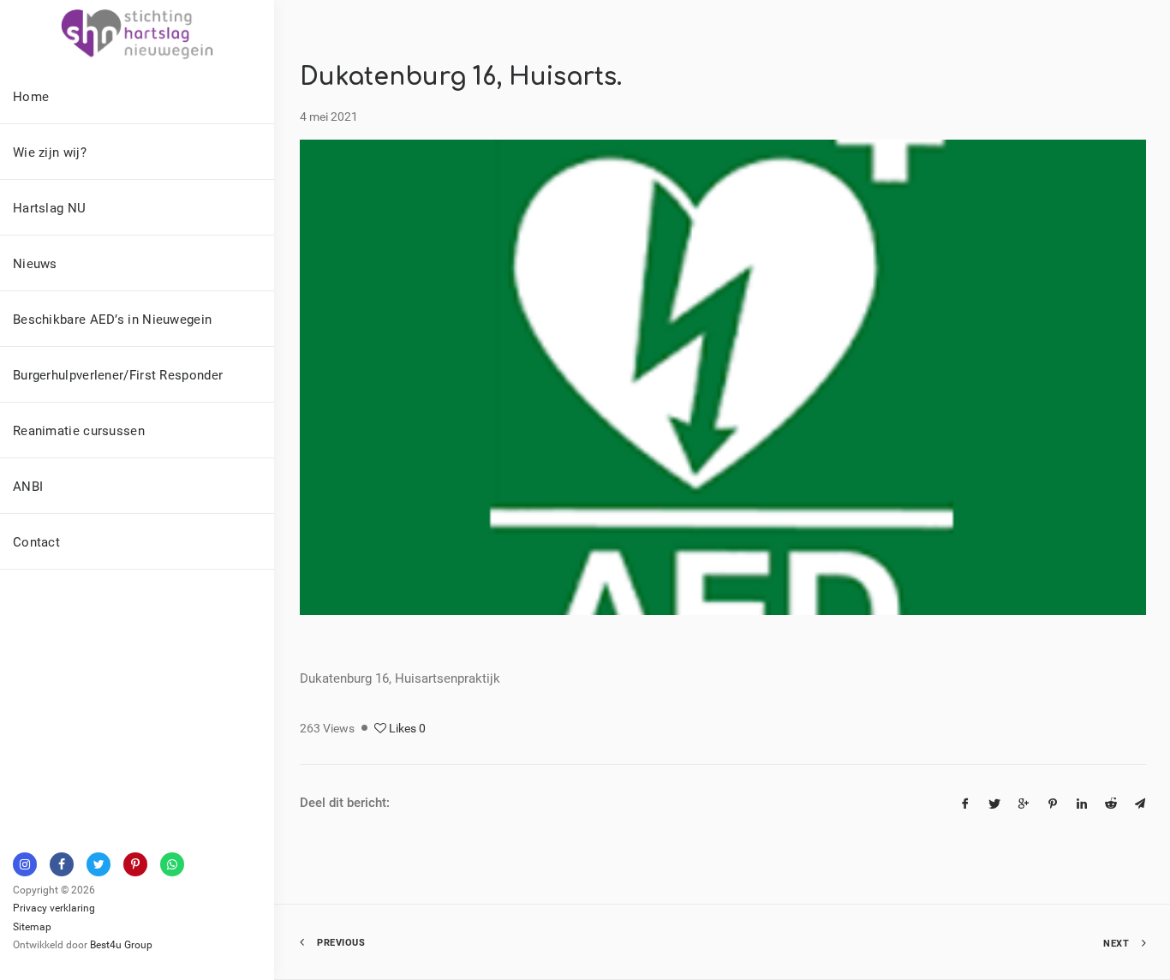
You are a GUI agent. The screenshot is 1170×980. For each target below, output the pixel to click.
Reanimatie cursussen (79, 430)
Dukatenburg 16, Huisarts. (461, 77)
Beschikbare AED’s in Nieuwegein (112, 318)
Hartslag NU (49, 207)
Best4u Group (121, 944)
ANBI (28, 485)
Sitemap (32, 926)
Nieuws (35, 263)
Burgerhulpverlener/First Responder (118, 374)
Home (31, 96)
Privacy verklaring (54, 907)
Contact (36, 541)
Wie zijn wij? (50, 151)
